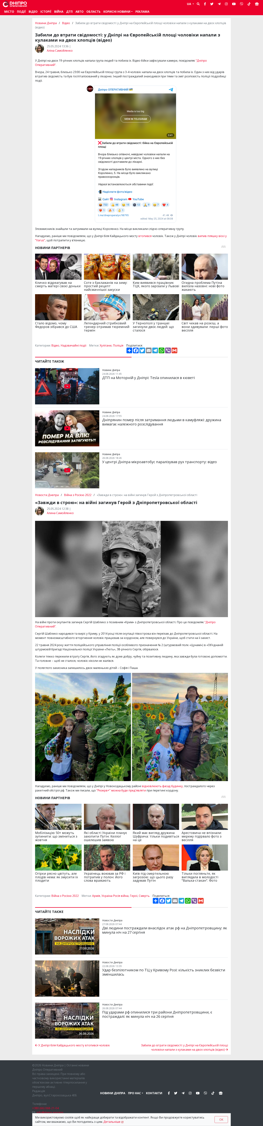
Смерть (144, 896)
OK (221, 1120)
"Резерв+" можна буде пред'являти (121, 790)
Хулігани (105, 345)
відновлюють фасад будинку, (162, 786)
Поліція (118, 345)
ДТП (69, 12)
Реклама (142, 12)
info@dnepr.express (50, 1112)
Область (93, 12)
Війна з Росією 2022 (77, 495)
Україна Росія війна (114, 896)
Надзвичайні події (73, 345)
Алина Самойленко (60, 513)
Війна (58, 12)
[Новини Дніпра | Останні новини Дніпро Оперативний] (15, 4)
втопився (145, 236)
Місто (9, 12)
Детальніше (111, 1122)
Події (21, 12)
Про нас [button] (134, 1093)
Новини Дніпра (46, 23)
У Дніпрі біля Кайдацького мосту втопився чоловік (74, 1045)
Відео (33, 12)
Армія (96, 896)
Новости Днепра (47, 495)
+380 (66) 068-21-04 (45, 1108)
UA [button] (189, 4)
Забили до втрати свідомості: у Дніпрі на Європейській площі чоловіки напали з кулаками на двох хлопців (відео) (184, 1047)
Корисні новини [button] (116, 12)
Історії (45, 12)
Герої (133, 896)
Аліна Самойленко (60, 51)
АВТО (80, 12)
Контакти (154, 1093)
